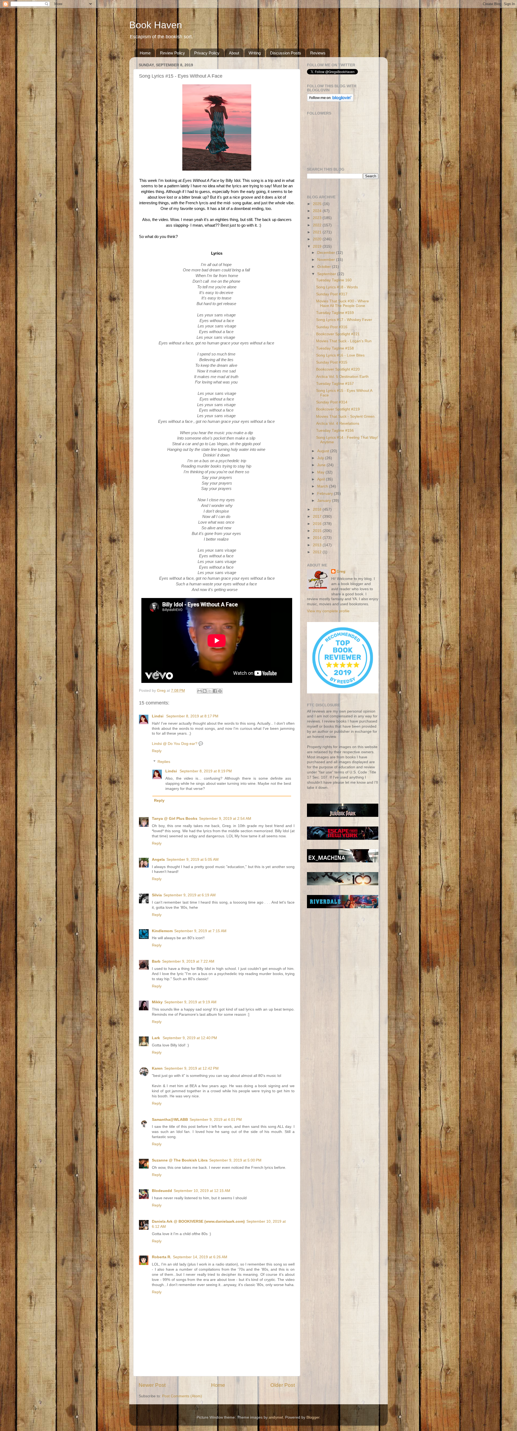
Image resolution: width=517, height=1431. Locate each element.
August (323, 451)
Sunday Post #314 (331, 402)
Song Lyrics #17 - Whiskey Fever (344, 320)
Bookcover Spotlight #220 (338, 369)
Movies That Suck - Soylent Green (345, 416)
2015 (318, 531)
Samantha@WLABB (170, 1120)
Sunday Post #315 (331, 362)
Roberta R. (161, 1257)
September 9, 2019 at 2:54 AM (225, 819)
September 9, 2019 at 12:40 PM (190, 1038)
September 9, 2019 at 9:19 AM (190, 1002)
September (327, 274)
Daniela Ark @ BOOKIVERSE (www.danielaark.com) (198, 1221)
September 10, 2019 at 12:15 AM (202, 1191)
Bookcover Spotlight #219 (338, 409)
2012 (318, 552)
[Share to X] (209, 691)
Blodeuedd (162, 1191)
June (322, 465)
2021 (318, 232)
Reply (157, 751)
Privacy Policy (206, 53)
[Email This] (199, 691)
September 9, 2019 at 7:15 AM (200, 931)
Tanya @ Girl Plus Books (174, 819)
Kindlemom (162, 931)
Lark (156, 1038)
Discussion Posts (285, 53)
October (324, 267)
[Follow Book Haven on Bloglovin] (330, 100)
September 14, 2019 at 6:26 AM (200, 1257)
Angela (158, 860)
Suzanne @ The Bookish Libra (180, 1160)
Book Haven (155, 24)
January (324, 501)
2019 (318, 246)
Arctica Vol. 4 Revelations (337, 423)
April (321, 479)
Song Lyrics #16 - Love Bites (340, 355)
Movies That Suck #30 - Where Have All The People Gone (342, 303)
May (321, 472)
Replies (164, 762)
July (321, 458)
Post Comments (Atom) (182, 1396)
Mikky (157, 1002)
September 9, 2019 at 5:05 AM (192, 860)
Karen (157, 1068)
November (326, 260)
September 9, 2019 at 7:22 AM (188, 961)
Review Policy (172, 53)
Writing (255, 53)
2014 (318, 538)
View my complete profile (328, 611)
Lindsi (158, 716)
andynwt (276, 1417)
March (323, 486)
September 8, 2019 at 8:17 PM (192, 716)
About (234, 53)
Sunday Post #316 (331, 327)
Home (145, 53)
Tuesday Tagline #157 (335, 384)
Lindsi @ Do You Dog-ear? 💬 (177, 744)
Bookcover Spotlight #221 (338, 334)
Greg (341, 571)
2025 (318, 204)
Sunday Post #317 (331, 294)
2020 (318, 239)
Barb (156, 961)
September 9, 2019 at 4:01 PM (216, 1120)
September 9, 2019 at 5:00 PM (235, 1160)
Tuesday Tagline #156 (335, 430)
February (325, 494)
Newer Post (152, 1385)
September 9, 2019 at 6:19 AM (189, 895)
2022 (318, 225)
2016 (318, 524)
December (326, 253)
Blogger (312, 1417)
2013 (318, 545)
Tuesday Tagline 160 (334, 280)
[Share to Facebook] (215, 691)
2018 (318, 509)
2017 (318, 516)
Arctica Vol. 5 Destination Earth (342, 377)
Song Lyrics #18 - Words (337, 287)
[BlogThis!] (204, 691)
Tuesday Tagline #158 (335, 348)
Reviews (318, 53)
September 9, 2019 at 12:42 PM (191, 1068)
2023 (318, 218)
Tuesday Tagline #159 (335, 313)
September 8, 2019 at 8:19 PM (206, 771)
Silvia (157, 895)
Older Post (282, 1385)
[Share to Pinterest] (220, 691)
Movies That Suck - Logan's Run (344, 341)
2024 (318, 211)
